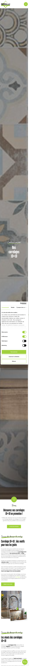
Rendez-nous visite (8, 584)
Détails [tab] (12, 307)
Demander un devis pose (18, 659)
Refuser (14, 361)
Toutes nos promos (14, 526)
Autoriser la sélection (14, 356)
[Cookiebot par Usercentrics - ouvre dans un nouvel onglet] (20, 303)
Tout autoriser (14, 351)
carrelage (18, 577)
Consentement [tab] (5, 307)
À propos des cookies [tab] (22, 307)
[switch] (24, 336)
